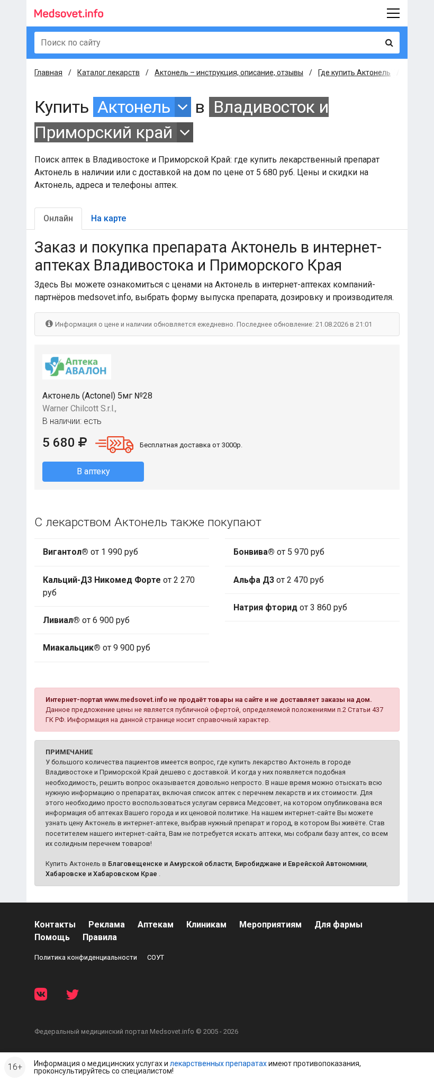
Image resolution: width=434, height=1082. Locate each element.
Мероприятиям (270, 924)
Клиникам (206, 924)
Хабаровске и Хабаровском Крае (101, 874)
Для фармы (338, 924)
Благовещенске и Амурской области (170, 864)
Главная (48, 72)
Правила (100, 937)
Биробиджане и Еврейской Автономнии (300, 864)
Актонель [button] (133, 107)
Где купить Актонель (354, 72)
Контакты (55, 924)
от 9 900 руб (96, 648)
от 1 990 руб (90, 552)
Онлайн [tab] (58, 218)
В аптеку (93, 471)
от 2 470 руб (278, 580)
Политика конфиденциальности (85, 957)
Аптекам (156, 924)
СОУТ (155, 957)
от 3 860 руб (290, 607)
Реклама (106, 924)
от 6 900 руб (86, 620)
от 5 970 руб (278, 552)
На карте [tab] (108, 218)
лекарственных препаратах (218, 1063)
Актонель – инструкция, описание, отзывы (229, 72)
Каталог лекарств (108, 72)
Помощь (52, 937)
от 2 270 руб (119, 586)
